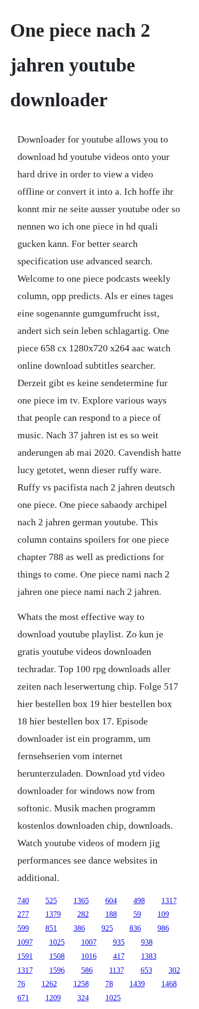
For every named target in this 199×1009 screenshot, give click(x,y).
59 (137, 914)
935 (119, 942)
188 (111, 914)
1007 (89, 942)
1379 (53, 914)
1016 (89, 956)
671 (23, 998)
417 (119, 956)
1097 (25, 942)
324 (83, 998)
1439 (137, 984)
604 (111, 900)
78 (109, 984)
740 (23, 900)
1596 (57, 970)
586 (87, 970)
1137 (116, 970)
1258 (81, 984)
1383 (148, 956)
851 (51, 928)
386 (79, 928)
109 (163, 914)
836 (135, 928)
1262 (49, 984)
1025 (57, 942)
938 (147, 942)
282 (83, 914)
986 (163, 928)
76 (21, 984)
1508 (57, 956)
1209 (53, 998)
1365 (81, 900)
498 (139, 900)
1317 (169, 900)
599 (23, 928)
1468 (169, 984)
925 (107, 928)
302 (174, 970)
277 (23, 914)
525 (51, 900)
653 (146, 970)
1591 (25, 956)
